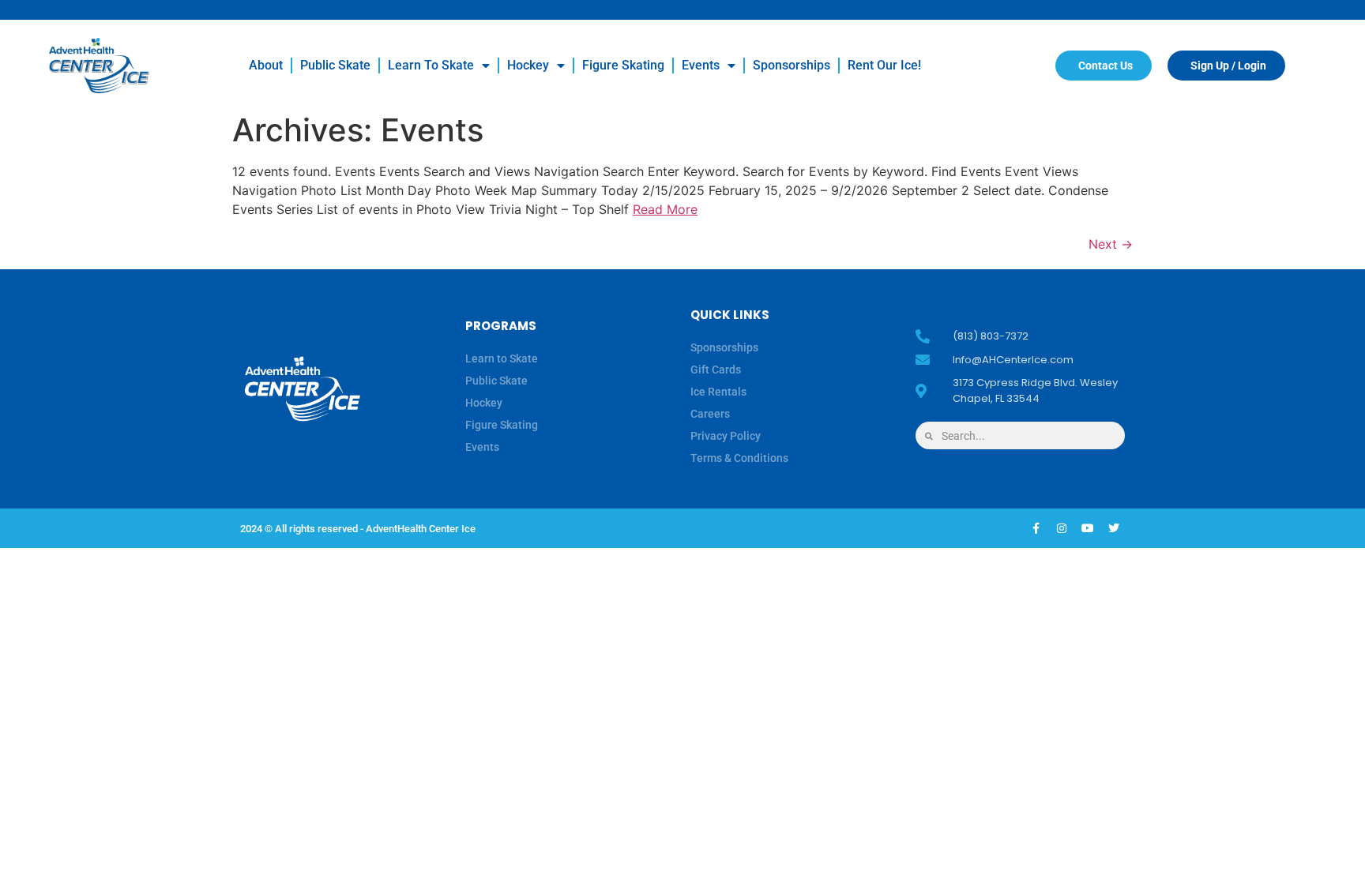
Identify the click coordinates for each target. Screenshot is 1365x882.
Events (701, 65)
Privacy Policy (725, 436)
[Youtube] (1088, 528)
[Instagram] (1062, 528)
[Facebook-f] (1036, 528)
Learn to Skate (431, 65)
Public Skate (335, 65)
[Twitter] (1114, 528)
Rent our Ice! (884, 65)
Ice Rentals (718, 391)
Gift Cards (715, 369)
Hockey (528, 65)
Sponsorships (791, 65)
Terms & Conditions (739, 458)
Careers (710, 413)
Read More (665, 209)
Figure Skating (623, 65)
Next (1111, 244)
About (266, 65)
